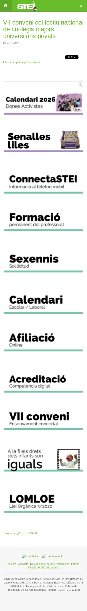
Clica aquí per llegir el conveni (21, 62)
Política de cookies (49, 567)
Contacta (23, 564)
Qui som (11, 564)
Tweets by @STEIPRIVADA (20, 533)
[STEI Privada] (26, 6)
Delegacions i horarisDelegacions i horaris (54, 564)
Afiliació (32, 567)
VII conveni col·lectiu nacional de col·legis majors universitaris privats (43, 29)
